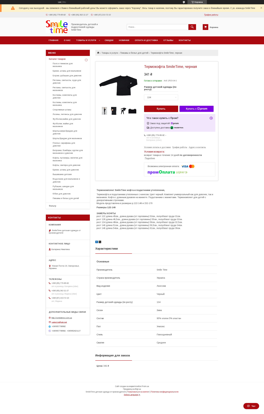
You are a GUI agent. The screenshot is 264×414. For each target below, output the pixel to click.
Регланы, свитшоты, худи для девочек (67, 81)
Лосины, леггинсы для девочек (67, 114)
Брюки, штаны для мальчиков (67, 71)
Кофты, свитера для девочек (66, 165)
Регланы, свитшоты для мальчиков (64, 88)
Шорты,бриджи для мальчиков (67, 138)
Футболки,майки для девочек (67, 119)
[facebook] (96, 242)
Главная (53, 40)
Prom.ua (145, 386)
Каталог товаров (57, 59)
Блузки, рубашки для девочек (67, 75)
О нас (67, 40)
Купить (161, 108)
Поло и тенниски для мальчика (63, 64)
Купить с (191, 108)
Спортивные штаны (62, 110)
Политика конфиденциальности (164, 392)
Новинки (124, 40)
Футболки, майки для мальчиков (63, 124)
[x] (100, 242)
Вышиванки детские (62, 174)
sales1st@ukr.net (59, 322)
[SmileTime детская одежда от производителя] (57, 32)
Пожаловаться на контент (138, 392)
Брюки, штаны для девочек (66, 170)
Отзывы (168, 40)
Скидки (109, 40)
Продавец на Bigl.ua (132, 389)
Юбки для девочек (62, 194)
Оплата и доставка (146, 40)
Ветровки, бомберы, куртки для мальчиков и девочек (68, 151)
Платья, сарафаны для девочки (64, 144)
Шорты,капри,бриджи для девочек (65, 132)
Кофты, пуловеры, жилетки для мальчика (67, 159)
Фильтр (52, 206)
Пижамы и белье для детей (134, 53)
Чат (253, 406)
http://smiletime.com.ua (61, 318)
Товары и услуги (86, 40)
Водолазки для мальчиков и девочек (66, 180)
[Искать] (192, 27)
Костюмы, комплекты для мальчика (65, 103)
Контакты (185, 40)
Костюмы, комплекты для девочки (65, 96)
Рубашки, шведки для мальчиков (63, 187)
